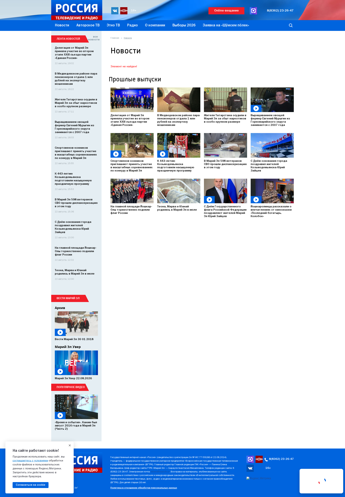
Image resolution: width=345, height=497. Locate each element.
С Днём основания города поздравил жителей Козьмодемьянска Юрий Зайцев (269, 166)
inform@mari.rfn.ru (160, 472)
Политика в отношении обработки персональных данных (143, 488)
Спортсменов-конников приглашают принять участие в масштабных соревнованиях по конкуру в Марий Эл (132, 166)
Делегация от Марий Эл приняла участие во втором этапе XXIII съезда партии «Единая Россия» (130, 120)
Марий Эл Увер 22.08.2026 (73, 378)
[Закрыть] (70, 445)
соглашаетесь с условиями (30, 460)
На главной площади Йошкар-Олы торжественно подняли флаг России (131, 209)
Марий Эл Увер (68, 347)
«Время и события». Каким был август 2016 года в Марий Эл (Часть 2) (76, 425)
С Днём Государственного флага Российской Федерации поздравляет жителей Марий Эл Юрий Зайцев (225, 211)
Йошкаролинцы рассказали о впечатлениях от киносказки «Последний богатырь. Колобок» (271, 211)
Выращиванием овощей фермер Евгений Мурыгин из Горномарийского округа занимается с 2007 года (270, 120)
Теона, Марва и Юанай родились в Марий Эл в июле (177, 208)
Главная (115, 38)
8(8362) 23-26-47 (280, 10)
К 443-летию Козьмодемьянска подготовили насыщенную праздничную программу (175, 166)
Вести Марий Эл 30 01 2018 (74, 339)
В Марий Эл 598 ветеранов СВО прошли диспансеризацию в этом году (225, 164)
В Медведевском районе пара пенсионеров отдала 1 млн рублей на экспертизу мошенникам (178, 120)
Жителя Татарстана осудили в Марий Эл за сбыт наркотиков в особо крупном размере (225, 118)
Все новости (93, 38)
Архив (60, 308)
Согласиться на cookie (30, 485)
